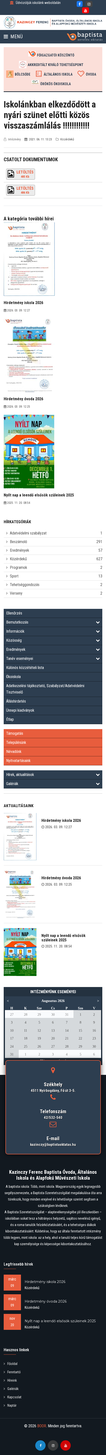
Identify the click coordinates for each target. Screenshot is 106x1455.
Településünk (16, 742)
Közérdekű (18, 559)
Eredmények (19, 550)
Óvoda (91, 74)
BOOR (41, 1426)
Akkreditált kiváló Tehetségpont (55, 65)
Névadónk (13, 751)
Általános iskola (58, 74)
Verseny (16, 593)
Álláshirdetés (16, 701)
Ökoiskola (13, 676)
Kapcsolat (14, 1397)
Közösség (14, 640)
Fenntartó (14, 1372)
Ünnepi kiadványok (20, 710)
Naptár (12, 1405)
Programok (18, 567)
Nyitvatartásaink (18, 760)
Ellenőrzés (14, 613)
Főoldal (12, 1364)
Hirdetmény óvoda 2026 (61, 878)
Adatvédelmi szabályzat (28, 533)
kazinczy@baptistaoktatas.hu (53, 1144)
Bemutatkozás (17, 622)
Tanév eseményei (19, 658)
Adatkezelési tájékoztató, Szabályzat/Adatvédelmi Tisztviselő (45, 688)
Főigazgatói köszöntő (55, 55)
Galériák (12, 783)
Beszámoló (18, 541)
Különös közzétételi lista (25, 667)
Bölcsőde (22, 74)
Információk (15, 631)
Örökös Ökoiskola (55, 84)
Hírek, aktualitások (20, 774)
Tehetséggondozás (24, 584)
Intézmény (14, 139)
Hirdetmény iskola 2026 (61, 820)
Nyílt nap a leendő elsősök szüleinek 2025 (63, 937)
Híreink (12, 1380)
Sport (14, 576)
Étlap (10, 719)
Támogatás (14, 733)
